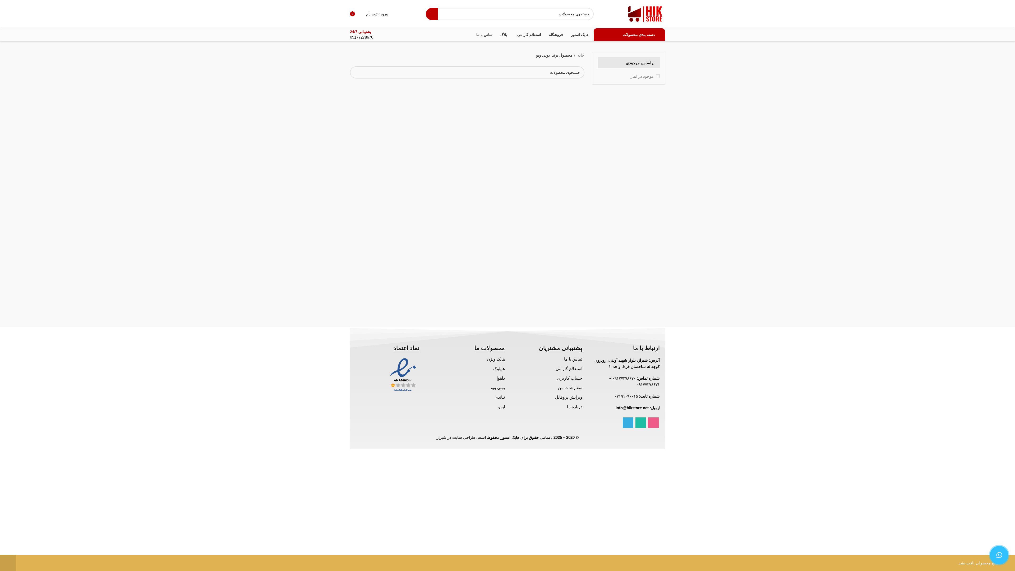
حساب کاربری (569, 378)
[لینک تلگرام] (628, 422)
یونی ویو (498, 387)
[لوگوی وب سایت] (645, 13)
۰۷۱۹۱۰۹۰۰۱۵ (626, 396)
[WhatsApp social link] (640, 422)
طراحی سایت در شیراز (456, 437)
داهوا (501, 378)
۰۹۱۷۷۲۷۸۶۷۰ (624, 378)
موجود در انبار (642, 76)
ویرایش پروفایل (568, 397)
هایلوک (499, 368)
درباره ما (574, 406)
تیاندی (500, 397)
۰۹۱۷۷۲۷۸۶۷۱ (648, 384)
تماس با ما (573, 359)
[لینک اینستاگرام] (653, 422)
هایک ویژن (496, 359)
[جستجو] (432, 14)
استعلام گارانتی (569, 368)
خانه (580, 55)
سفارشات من (570, 387)
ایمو (501, 406)
